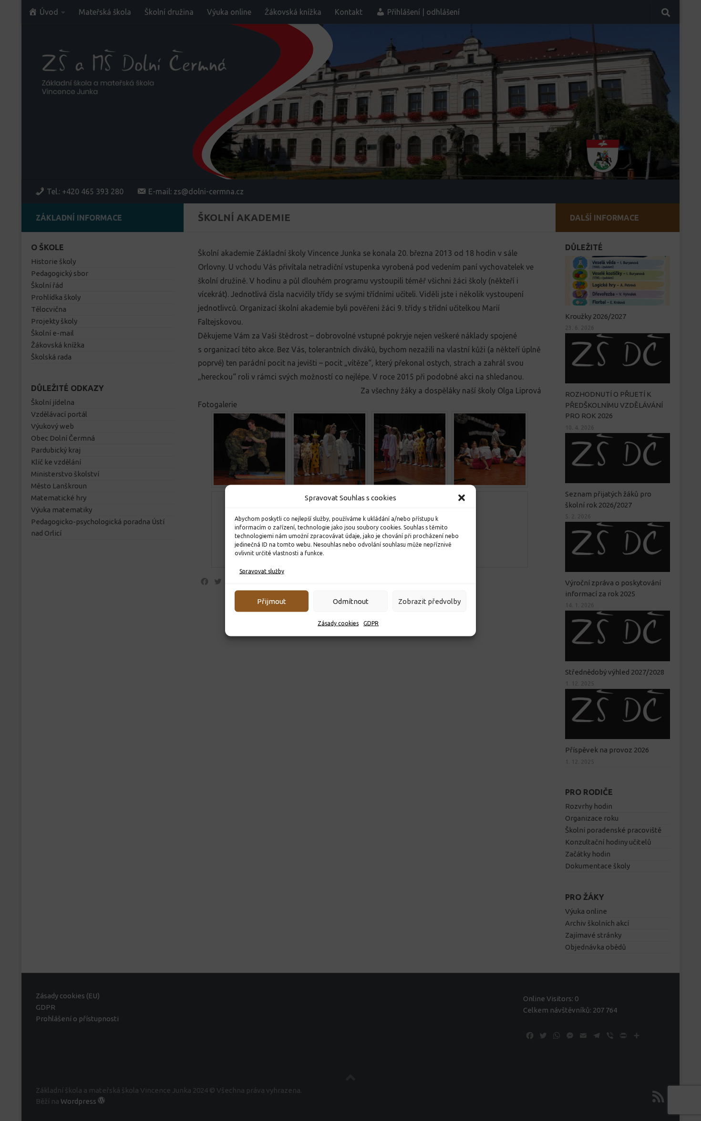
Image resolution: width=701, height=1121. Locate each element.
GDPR (371, 623)
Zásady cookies (338, 623)
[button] (461, 498)
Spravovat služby (261, 571)
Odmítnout (351, 601)
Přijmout (271, 601)
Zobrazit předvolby (429, 601)
